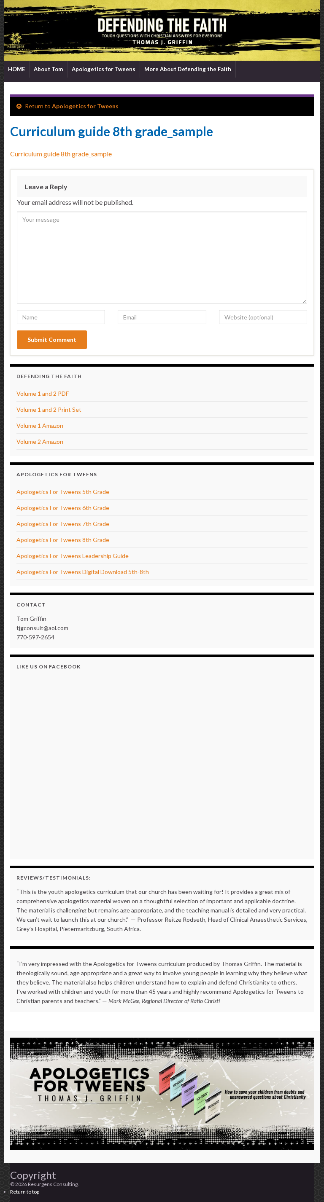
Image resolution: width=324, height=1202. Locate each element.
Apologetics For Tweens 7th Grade (62, 523)
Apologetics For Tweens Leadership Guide (72, 555)
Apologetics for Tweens (103, 69)
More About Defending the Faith (187, 69)
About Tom (48, 69)
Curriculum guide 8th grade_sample (61, 154)
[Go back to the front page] (162, 30)
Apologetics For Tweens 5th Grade (62, 491)
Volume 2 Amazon (39, 441)
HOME (16, 69)
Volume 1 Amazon (39, 425)
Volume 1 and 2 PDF (42, 393)
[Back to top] (305, 1183)
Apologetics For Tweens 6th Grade (62, 507)
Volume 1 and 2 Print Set (48, 409)
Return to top (24, 1192)
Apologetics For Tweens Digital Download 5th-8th (82, 571)
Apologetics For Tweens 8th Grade (62, 539)
